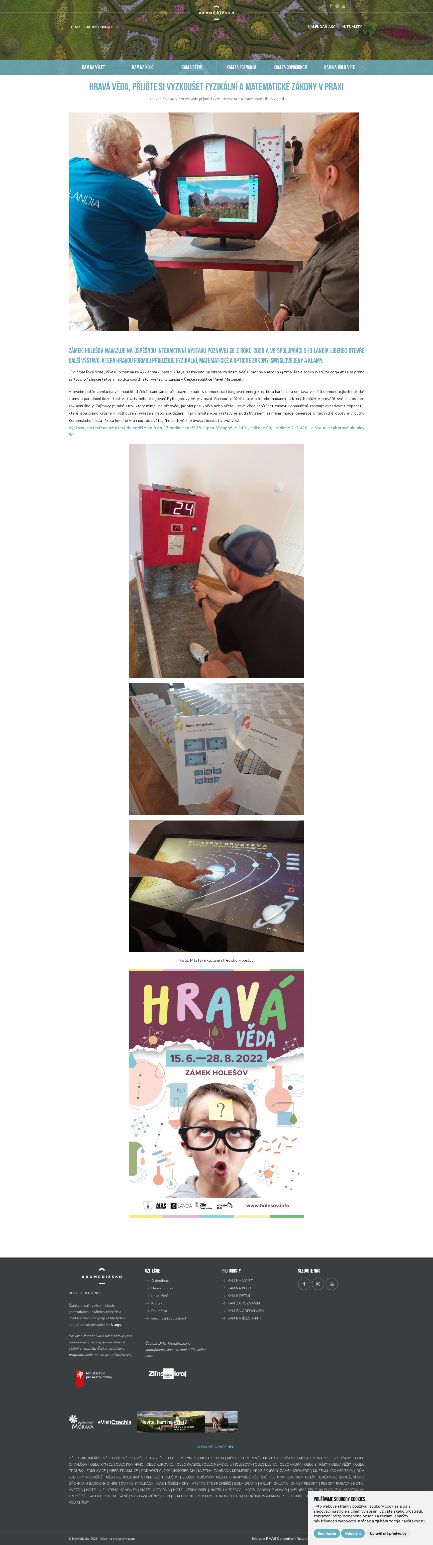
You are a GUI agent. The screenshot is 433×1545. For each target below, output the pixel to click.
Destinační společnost (168, 1318)
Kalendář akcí (322, 26)
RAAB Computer (280, 1538)
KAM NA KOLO (142, 67)
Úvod (157, 99)
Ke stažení (159, 1295)
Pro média (159, 1310)
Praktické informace (92, 27)
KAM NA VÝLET (93, 67)
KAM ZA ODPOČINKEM (290, 67)
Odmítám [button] (353, 1533)
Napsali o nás (162, 1288)
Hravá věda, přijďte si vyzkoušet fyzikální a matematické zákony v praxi (232, 99)
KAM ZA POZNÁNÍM (241, 67)
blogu (116, 1324)
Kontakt (158, 1303)
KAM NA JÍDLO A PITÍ (339, 67)
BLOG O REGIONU (84, 1293)
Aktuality (352, 26)
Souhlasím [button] (327, 1533)
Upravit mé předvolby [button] (388, 1533)
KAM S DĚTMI (192, 67)
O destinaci (160, 1280)
